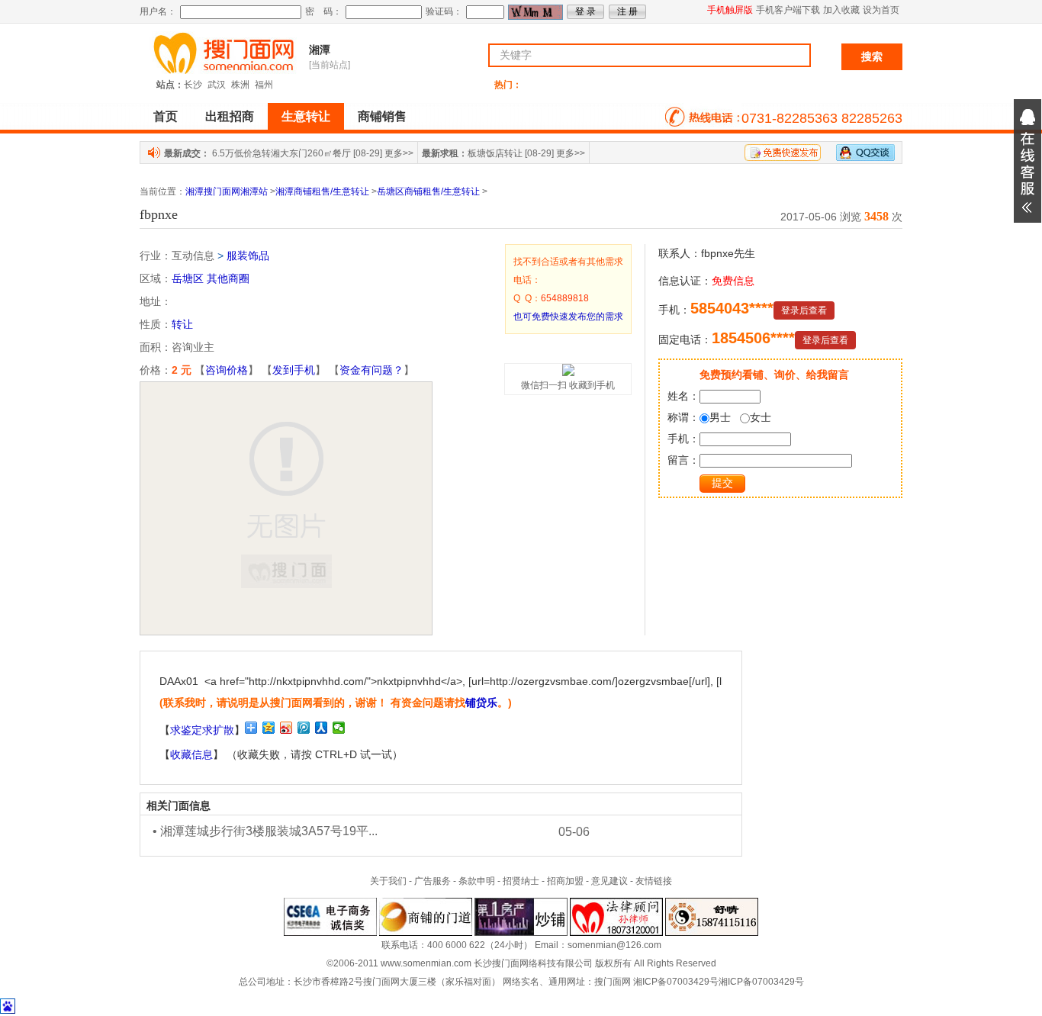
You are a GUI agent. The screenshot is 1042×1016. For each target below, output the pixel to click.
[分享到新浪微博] (286, 728)
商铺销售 (382, 116)
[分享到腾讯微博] (303, 728)
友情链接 (653, 881)
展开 (1027, 161)
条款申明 (476, 881)
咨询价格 (226, 370)
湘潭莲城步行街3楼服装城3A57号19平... (269, 831)
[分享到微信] (339, 728)
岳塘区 (188, 278)
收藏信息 (191, 754)
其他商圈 (228, 278)
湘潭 (319, 49)
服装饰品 (248, 255)
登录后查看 (804, 310)
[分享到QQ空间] (268, 728)
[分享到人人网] (321, 728)
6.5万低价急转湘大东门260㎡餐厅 (281, 153)
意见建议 (609, 881)
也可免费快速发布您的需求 (568, 316)
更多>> (398, 153)
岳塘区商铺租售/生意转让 (428, 191)
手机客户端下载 (788, 10)
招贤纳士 (521, 881)
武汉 (216, 84)
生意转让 (305, 116)
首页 (165, 116)
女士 (760, 417)
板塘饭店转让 (495, 153)
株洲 (240, 84)
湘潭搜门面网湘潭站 (226, 191)
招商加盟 (565, 881)
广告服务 (432, 881)
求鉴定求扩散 (202, 730)
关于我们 (388, 881)
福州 (264, 84)
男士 (720, 417)
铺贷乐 (481, 702)
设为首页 (881, 10)
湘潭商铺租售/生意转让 (322, 191)
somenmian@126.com (614, 945)
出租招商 (229, 116)
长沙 (193, 84)
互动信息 (193, 255)
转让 (182, 324)
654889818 (565, 298)
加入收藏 (841, 10)
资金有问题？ (371, 370)
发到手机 (293, 370)
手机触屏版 (730, 10)
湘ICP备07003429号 (676, 981)
